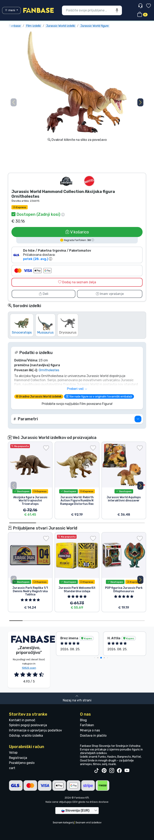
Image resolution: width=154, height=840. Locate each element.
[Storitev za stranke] (141, 6)
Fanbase (15, 26)
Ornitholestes (49, 370)
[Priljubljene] (148, 6)
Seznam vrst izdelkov (88, 822)
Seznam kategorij (63, 822)
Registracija (18, 758)
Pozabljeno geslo (21, 763)
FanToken (87, 725)
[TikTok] (96, 770)
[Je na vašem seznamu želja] (46, 448)
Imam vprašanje (111, 294)
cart (12, 768)
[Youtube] (127, 770)
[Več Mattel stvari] (89, 181)
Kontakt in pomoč (22, 720)
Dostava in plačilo (93, 735)
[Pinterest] (104, 770)
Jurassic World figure (94, 26)
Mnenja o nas (90, 730)
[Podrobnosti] (138, 419)
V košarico (79, 232)
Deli (45, 294)
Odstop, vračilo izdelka (26, 735)
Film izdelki (33, 26)
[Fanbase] (38, 10)
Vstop (13, 752)
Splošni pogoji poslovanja (28, 725)
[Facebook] (119, 770)
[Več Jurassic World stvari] (66, 181)
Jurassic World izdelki (60, 26)
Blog (83, 720)
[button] (140, 102)
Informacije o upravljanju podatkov (35, 730)
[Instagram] (111, 770)
